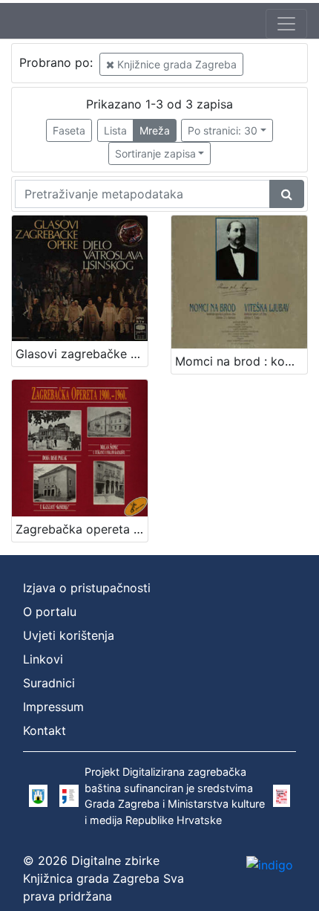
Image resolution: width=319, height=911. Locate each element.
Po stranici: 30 (222, 130)
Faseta (69, 130)
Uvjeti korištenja (68, 635)
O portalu (49, 611)
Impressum (53, 706)
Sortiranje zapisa (155, 153)
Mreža (154, 130)
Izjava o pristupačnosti (87, 587)
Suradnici (49, 682)
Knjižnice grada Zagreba (175, 64)
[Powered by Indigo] (269, 864)
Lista (115, 130)
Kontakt (44, 730)
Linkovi (43, 659)
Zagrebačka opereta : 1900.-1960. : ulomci (82, 529)
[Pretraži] (286, 194)
